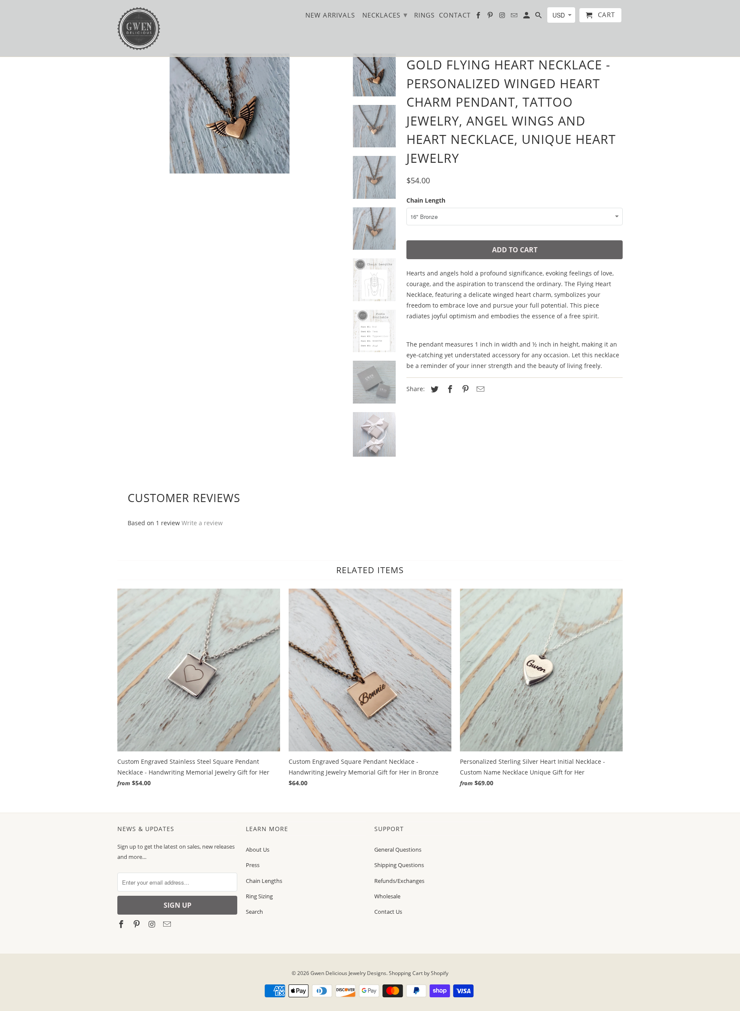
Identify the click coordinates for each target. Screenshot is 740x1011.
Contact (455, 15)
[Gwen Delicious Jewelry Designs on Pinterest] (137, 924)
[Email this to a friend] (479, 389)
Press (253, 865)
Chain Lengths (264, 881)
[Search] (539, 17)
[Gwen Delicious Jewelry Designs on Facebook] (122, 924)
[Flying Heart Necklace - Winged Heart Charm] (229, 118)
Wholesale (387, 896)
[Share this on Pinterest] (464, 389)
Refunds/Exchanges (399, 881)
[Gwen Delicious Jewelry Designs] (138, 28)
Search (254, 911)
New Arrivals (330, 15)
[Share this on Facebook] (449, 389)
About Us (257, 849)
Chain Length (425, 200)
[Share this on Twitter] (433, 389)
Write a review (202, 523)
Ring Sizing (259, 896)
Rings (424, 15)
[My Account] (527, 17)
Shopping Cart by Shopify (418, 973)
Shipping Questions (399, 865)
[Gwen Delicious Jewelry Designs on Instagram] (153, 924)
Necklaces (385, 14)
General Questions (397, 849)
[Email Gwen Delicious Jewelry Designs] (168, 924)
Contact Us (388, 911)
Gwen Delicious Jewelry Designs (348, 973)
